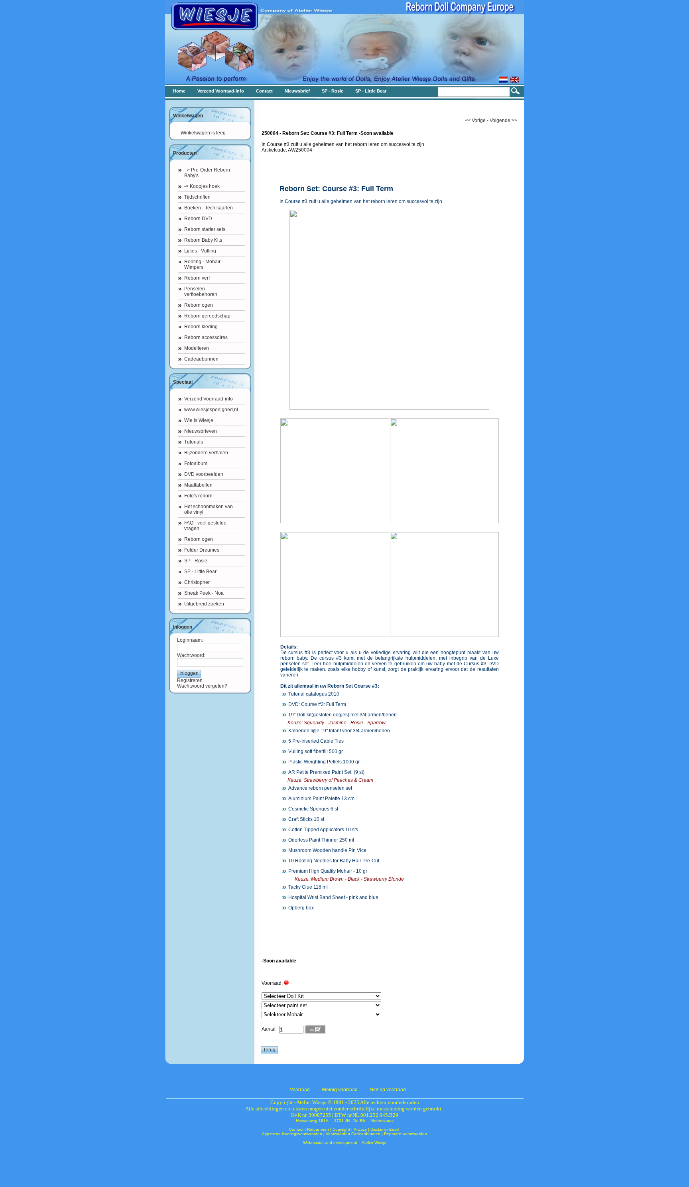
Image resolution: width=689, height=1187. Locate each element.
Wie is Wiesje (198, 420)
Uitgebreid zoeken (204, 604)
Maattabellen (198, 485)
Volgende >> (503, 120)
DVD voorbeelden (203, 474)
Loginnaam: (190, 640)
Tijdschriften (197, 197)
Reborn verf (197, 278)
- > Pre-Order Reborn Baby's (207, 172)
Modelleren (196, 348)
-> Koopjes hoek (202, 186)
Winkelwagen (188, 115)
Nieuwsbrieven (200, 431)
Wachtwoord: (191, 655)
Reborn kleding (201, 326)
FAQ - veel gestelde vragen (205, 525)
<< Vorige (475, 120)
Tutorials (193, 442)
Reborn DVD (198, 218)
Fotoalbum (195, 463)
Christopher (197, 582)
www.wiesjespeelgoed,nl (211, 409)
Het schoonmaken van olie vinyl (208, 509)
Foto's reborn (198, 496)
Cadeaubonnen (201, 359)
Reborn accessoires (206, 337)
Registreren (190, 680)
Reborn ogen (198, 305)
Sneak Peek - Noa (204, 593)
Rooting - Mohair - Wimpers (203, 264)
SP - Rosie (195, 561)
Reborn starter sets (204, 229)
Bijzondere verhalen (206, 452)
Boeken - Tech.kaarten (208, 208)
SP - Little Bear (200, 571)
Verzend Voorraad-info (208, 399)
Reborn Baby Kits (203, 240)
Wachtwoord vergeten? (202, 686)
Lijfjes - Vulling (200, 251)
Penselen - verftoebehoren (200, 291)
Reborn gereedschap (207, 316)
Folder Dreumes (201, 550)
